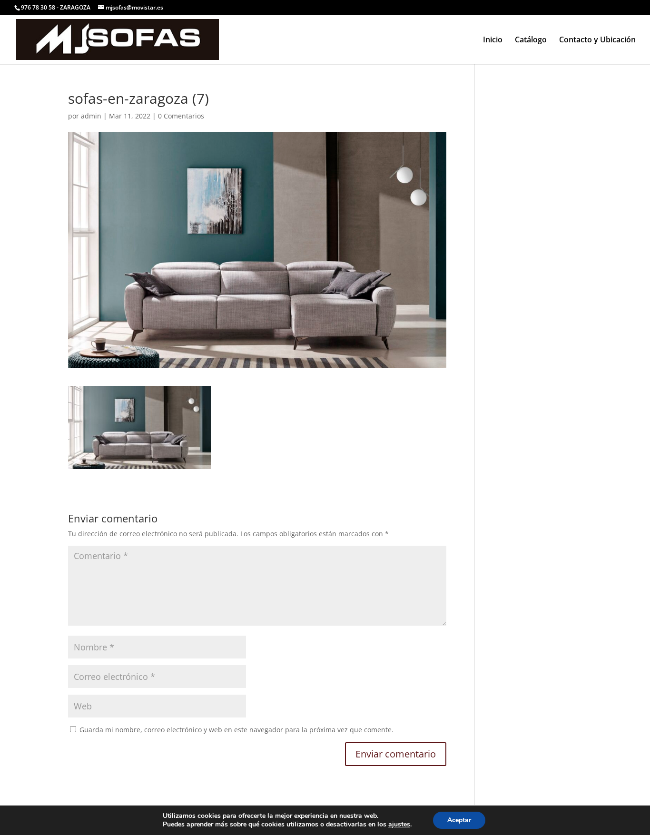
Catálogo (531, 40)
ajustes (399, 824)
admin (91, 115)
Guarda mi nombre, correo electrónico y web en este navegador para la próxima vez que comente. (236, 729)
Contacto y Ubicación (597, 40)
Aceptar (459, 820)
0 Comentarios (181, 115)
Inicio (492, 40)
